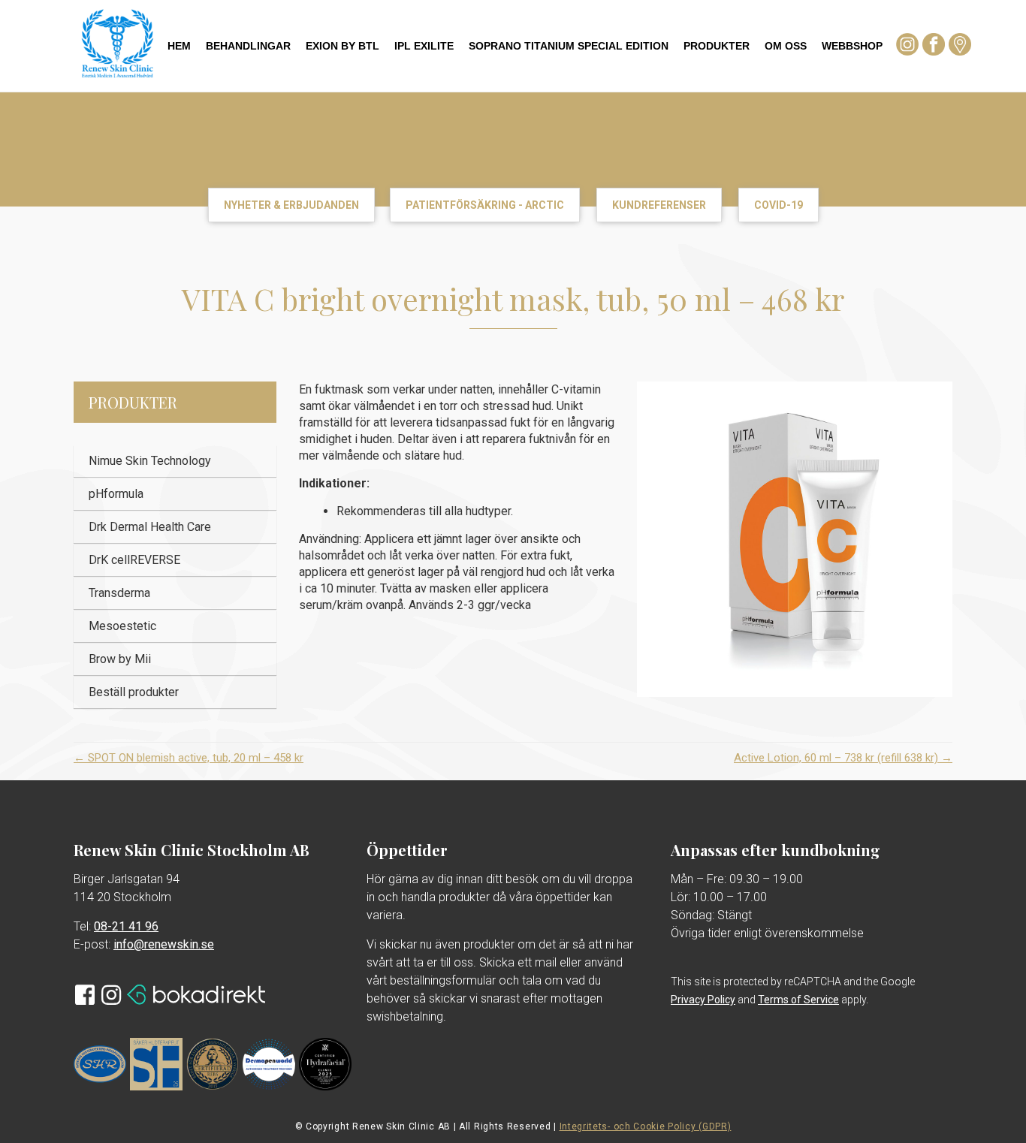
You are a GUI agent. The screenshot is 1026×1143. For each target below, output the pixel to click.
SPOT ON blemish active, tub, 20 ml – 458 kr (188, 758)
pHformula (116, 494)
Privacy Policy (703, 1000)
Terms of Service (798, 1000)
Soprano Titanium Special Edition (568, 46)
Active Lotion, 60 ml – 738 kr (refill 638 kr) (843, 758)
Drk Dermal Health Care (150, 527)
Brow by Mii (120, 659)
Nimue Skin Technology (150, 461)
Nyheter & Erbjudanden (291, 205)
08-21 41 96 (126, 926)
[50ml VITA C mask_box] (794, 539)
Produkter (716, 46)
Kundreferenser (659, 205)
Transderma (119, 593)
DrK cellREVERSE (134, 560)
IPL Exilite (424, 46)
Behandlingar (248, 46)
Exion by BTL (342, 46)
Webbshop (852, 46)
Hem (179, 46)
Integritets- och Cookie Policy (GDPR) (646, 1126)
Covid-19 (778, 205)
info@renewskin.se (163, 944)
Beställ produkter (134, 692)
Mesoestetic (122, 626)
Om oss (786, 46)
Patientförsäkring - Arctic (485, 205)
